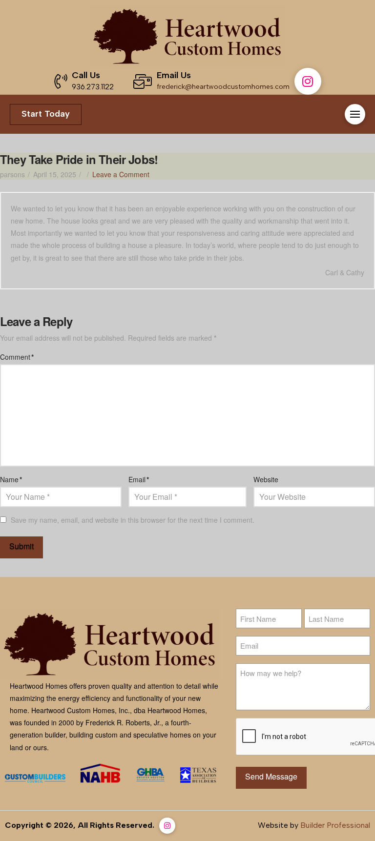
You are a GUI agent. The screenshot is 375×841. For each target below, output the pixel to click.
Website (265, 479)
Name (11, 479)
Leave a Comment (120, 174)
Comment (17, 357)
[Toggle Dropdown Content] (355, 114)
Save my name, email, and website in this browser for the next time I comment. (132, 520)
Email (138, 479)
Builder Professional (335, 825)
